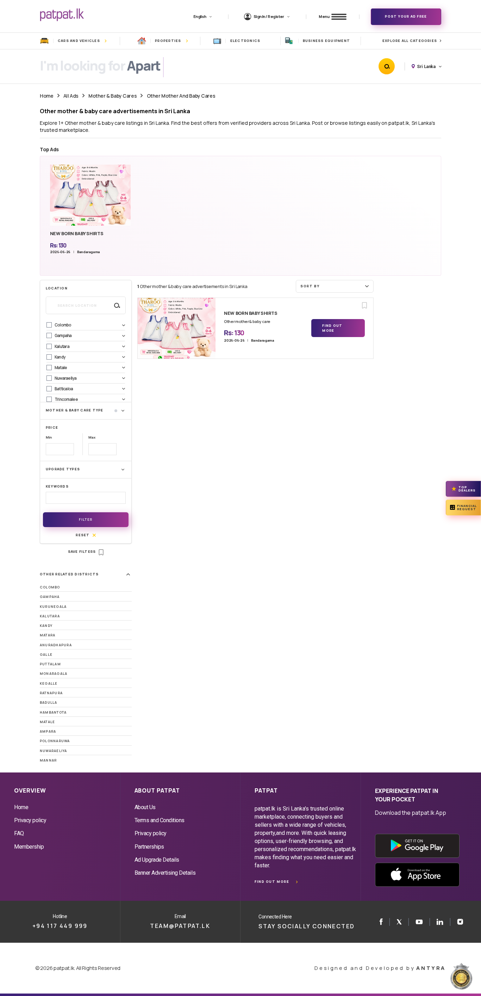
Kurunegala (53, 606)
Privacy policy (30, 820)
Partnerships (149, 846)
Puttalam (50, 664)
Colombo (50, 587)
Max (91, 437)
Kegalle (49, 683)
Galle (46, 654)
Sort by (309, 286)
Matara (47, 635)
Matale (47, 722)
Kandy (46, 625)
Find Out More (332, 328)
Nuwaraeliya (53, 750)
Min (49, 437)
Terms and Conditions (160, 820)
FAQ (19, 833)
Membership (29, 846)
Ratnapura (51, 693)
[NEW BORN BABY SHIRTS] (176, 328)
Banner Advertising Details (165, 872)
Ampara (48, 731)
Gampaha (50, 596)
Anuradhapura (56, 645)
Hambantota (53, 712)
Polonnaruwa (55, 741)
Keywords (57, 486)
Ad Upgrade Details (157, 859)
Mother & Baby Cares (112, 95)
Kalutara (50, 616)
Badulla (48, 702)
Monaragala (53, 673)
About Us (145, 807)
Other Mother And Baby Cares (181, 95)
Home (46, 95)
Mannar (48, 760)
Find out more (272, 881)
